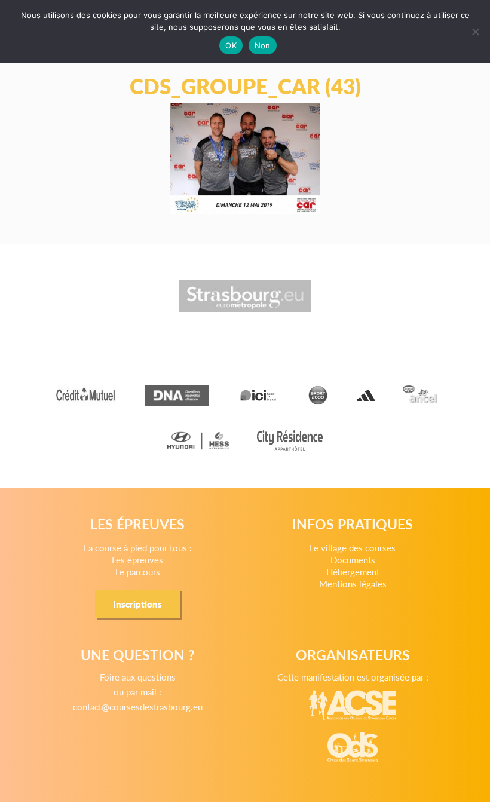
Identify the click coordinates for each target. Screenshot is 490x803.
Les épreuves (137, 559)
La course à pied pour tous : (138, 547)
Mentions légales (353, 583)
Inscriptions (137, 603)
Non (263, 45)
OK (231, 45)
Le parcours (137, 571)
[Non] (475, 32)
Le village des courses (353, 547)
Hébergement (352, 571)
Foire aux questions (138, 676)
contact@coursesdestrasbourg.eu (138, 706)
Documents (352, 559)
